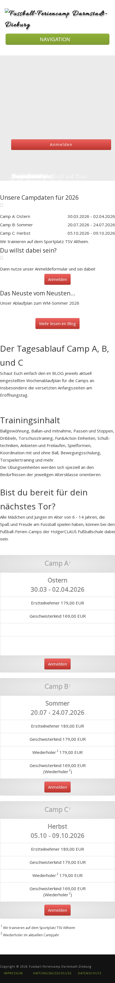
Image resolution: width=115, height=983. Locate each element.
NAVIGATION (55, 39)
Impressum (13, 973)
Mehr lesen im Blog (57, 323)
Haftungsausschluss (51, 973)
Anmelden (61, 144)
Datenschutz (90, 973)
